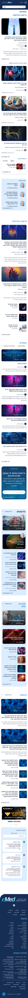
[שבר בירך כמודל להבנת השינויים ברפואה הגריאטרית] (14, 73)
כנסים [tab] (12, 161)
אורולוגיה (12, 922)
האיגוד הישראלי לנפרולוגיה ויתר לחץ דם (8, 964)
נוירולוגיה (12, 938)
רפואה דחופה (23, 946)
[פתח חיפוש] (4, 7)
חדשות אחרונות (6, 334)
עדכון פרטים (22, 988)
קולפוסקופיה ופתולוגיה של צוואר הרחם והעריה (8, 977)
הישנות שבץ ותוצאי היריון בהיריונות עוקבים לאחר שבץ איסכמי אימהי (13, 870)
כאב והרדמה (11, 933)
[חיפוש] (23, 7)
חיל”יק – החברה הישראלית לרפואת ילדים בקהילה (8, 975)
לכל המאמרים (6, 157)
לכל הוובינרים (7, 684)
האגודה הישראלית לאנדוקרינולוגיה (10, 957)
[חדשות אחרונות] (1, 334)
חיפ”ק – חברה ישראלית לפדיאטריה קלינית (21, 977)
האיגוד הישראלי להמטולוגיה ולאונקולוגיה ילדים (8, 961)
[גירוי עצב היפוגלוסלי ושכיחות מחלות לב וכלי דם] (14, 133)
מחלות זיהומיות (23, 936)
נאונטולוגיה (24, 938)
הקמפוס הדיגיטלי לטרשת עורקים (11, 165)
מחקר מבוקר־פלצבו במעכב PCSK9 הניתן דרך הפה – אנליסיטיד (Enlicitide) (13, 845)
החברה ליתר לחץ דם (22, 974)
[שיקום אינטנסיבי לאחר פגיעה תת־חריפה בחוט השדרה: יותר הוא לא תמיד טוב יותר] (14, 103)
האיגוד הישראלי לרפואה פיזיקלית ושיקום (21, 969)
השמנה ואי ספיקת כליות (12, 184)
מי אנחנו (18, 982)
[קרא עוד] (19, 166)
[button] (2, 814)
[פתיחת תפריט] (25, 3)
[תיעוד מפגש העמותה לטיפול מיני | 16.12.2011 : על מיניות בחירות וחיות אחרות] (23, 785)
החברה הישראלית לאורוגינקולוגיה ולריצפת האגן (20, 972)
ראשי (24, 982)
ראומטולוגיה (11, 943)
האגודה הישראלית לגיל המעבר (20, 959)
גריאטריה (12, 928)
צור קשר (23, 984)
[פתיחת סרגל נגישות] (4, 994)
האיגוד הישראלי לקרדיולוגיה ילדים (20, 967)
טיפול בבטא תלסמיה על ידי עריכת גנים (11, 203)
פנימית (25, 941)
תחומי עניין (16, 912)
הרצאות (23, 912)
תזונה (12, 948)
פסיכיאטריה (11, 941)
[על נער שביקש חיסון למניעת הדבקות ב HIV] (14, 438)
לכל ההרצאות (5, 802)
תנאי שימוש (13, 986)
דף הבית (23, 910)
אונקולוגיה (24, 922)
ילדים (25, 933)
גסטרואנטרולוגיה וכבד (22, 928)
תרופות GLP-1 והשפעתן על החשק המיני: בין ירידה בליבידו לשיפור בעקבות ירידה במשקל (15, 285)
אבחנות (9, 912)
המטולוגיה (11, 930)
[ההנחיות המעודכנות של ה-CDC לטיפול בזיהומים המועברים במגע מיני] (14, 411)
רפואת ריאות (23, 948)
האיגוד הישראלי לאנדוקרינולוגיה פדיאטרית (21, 961)
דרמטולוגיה (24, 930)
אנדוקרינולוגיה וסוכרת (22, 925)
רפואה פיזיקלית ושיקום (9, 946)
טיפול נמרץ (11, 932)
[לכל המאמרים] (1, 156)
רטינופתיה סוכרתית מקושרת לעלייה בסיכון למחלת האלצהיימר (11, 193)
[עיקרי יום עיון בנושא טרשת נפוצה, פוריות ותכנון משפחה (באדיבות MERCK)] (14, 381)
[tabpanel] (14, 166)
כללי (13, 935)
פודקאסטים (22, 914)
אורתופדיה (24, 924)
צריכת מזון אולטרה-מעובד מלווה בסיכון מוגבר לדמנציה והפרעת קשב (13, 858)
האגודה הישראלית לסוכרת (8, 959)
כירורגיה (24, 935)
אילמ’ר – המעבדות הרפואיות (20, 956)
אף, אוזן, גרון (11, 925)
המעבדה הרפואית (22, 932)
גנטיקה (12, 927)
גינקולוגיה (24, 927)
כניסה (21, 2)
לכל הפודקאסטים (8, 208)
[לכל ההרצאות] (1, 802)
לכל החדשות (5, 59)
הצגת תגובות (14, 833)
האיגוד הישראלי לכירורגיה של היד (20, 964)
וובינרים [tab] (5, 161)
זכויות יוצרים (16, 984)
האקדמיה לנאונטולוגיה (9, 969)
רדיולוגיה (24, 944)
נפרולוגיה (24, 940)
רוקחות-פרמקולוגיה (10, 944)
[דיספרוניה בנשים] (14, 355)
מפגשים (15, 914)
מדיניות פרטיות (7, 984)
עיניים (12, 940)
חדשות (17, 910)
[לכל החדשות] (1, 59)
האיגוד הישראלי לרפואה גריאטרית (9, 967)
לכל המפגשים (7, 172)
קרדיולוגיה (24, 943)
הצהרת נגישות (22, 986)
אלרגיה (12, 924)
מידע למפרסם (10, 982)
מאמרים (11, 910)
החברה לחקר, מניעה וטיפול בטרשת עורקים (8, 972)
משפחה (12, 936)
